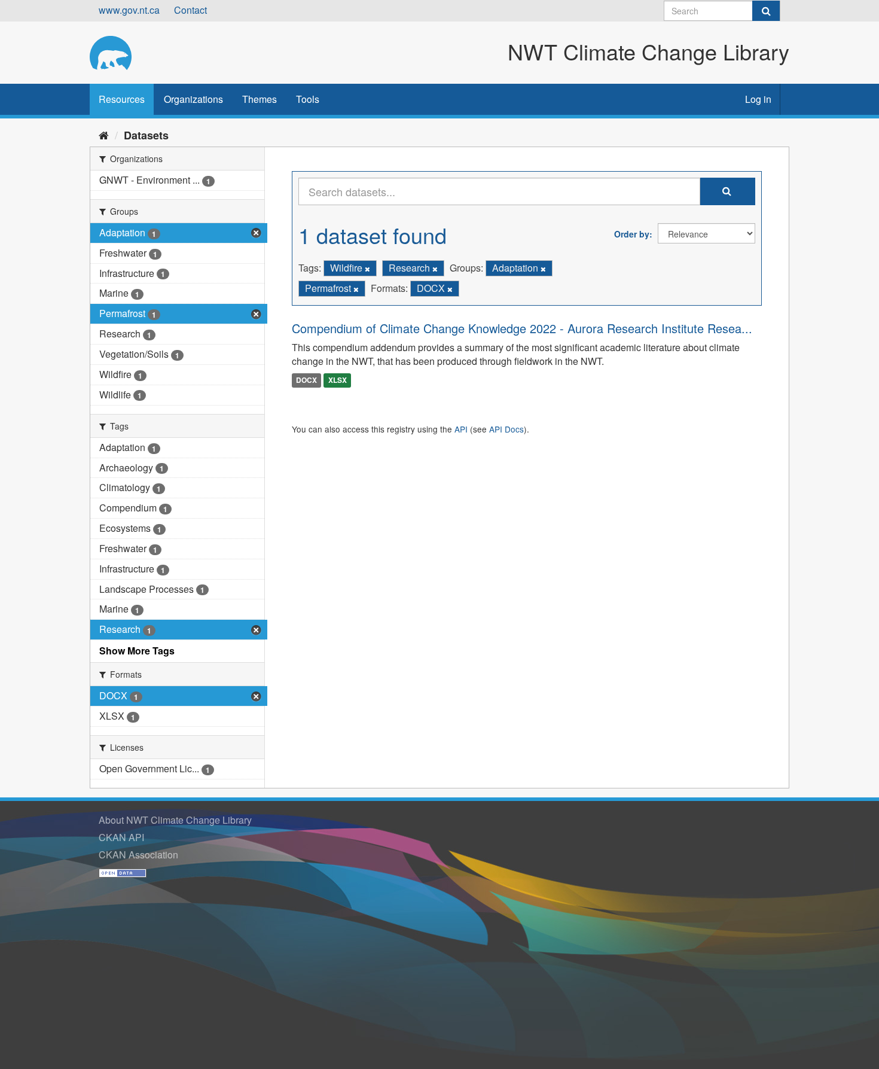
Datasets (146, 135)
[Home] (104, 134)
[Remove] (367, 268)
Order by (631, 234)
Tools (307, 99)
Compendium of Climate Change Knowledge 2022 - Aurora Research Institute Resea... (522, 328)
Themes (259, 99)
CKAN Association (138, 854)
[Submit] (766, 11)
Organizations (193, 99)
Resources (122, 99)
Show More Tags (137, 650)
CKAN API (121, 837)
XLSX (337, 379)
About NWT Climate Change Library (175, 820)
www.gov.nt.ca (129, 10)
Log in (758, 99)
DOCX (306, 379)
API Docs (506, 429)
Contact (190, 10)
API (461, 429)
